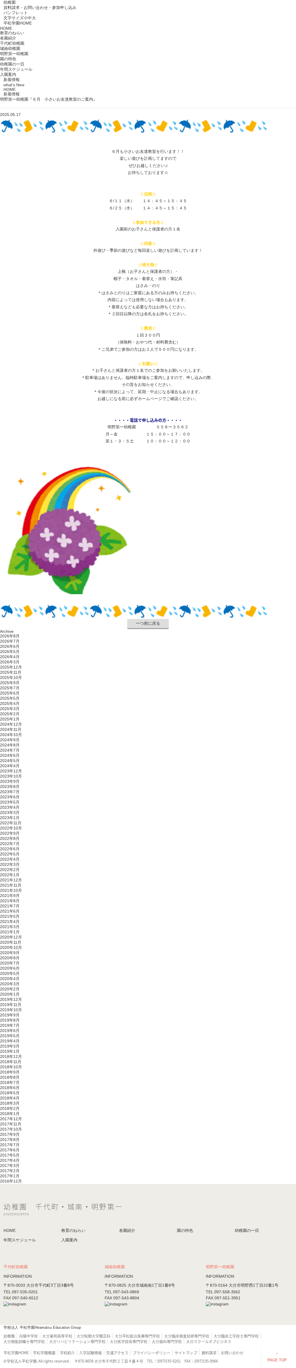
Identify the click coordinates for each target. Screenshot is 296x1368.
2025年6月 (10, 693)
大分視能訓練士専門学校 (24, 1341)
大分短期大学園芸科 (93, 1336)
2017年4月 (10, 1160)
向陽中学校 (28, 1336)
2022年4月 (10, 859)
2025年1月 (10, 719)
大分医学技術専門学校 (128, 1341)
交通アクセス (117, 1352)
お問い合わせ (232, 1352)
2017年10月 (11, 1129)
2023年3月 (10, 812)
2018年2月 (10, 1108)
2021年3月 (10, 926)
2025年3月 (10, 708)
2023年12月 (11, 771)
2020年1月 (10, 994)
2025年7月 (10, 688)
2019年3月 (10, 1046)
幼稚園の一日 (12, 64)
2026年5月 (10, 651)
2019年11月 (10, 1004)
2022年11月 (10, 823)
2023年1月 (10, 817)
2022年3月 (10, 864)
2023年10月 (11, 776)
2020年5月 (10, 973)
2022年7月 (10, 843)
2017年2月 (10, 1170)
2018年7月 (10, 1082)
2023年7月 (10, 791)
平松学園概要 (44, 1352)
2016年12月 (11, 1181)
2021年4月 (10, 921)
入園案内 (8, 74)
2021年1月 (10, 932)
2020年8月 (10, 958)
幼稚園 (9, 2)
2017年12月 (11, 1118)
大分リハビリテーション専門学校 (77, 1341)
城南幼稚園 (10, 48)
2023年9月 (10, 781)
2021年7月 (10, 906)
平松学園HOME (17, 23)
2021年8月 (10, 900)
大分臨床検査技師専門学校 (186, 1336)
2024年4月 (10, 765)
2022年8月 (10, 838)
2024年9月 (10, 740)
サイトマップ (186, 1352)
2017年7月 (10, 1144)
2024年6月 (10, 755)
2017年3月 (10, 1165)
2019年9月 (10, 1015)
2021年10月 (11, 890)
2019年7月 (10, 1025)
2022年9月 (10, 833)
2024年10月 (11, 734)
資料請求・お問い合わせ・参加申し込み (39, 7)
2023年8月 (10, 786)
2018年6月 (10, 1087)
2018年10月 (11, 1067)
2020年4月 (10, 978)
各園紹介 (127, 1230)
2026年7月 (10, 641)
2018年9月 (10, 1072)
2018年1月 (10, 1113)
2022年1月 (10, 874)
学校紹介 (67, 1352)
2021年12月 (11, 880)
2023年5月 (10, 802)
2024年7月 (10, 750)
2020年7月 (10, 963)
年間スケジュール (16, 69)
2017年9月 (10, 1134)
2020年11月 (10, 942)
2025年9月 (10, 682)
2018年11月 (10, 1061)
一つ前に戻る (148, 623)
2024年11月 (10, 729)
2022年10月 (11, 828)
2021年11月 (10, 885)
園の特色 (8, 59)
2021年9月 (10, 895)
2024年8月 (10, 745)
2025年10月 (11, 677)
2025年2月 (10, 714)
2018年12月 (11, 1056)
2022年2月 (10, 869)
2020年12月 (11, 937)
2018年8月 (10, 1077)
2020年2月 (10, 989)
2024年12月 (11, 724)
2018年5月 (10, 1093)
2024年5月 (10, 760)
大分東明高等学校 (57, 1336)
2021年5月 (10, 916)
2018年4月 (10, 1098)
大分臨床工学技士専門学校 (236, 1336)
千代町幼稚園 (12, 43)
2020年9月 (10, 952)
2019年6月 (10, 1030)
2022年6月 (10, 849)
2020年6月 (10, 968)
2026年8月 (10, 636)
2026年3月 (10, 662)
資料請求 (209, 1352)
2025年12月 (11, 667)
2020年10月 (11, 947)
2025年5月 (10, 698)
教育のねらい (12, 33)
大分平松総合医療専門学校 (137, 1336)
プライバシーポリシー (151, 1352)
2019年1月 (10, 1051)
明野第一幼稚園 (14, 53)
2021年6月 (10, 911)
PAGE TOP (277, 1360)
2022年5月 (10, 854)
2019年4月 (10, 1041)
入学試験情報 (90, 1352)
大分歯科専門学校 (167, 1341)
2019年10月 (11, 1009)
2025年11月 (10, 672)
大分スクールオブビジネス (208, 1341)
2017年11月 (10, 1124)
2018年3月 (10, 1103)
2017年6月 (10, 1150)
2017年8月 (10, 1139)
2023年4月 (10, 807)
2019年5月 (10, 1035)
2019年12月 (11, 999)
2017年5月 (10, 1155)
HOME (6, 28)
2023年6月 (10, 797)
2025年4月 (10, 703)
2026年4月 (10, 656)
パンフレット (15, 12)
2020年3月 (10, 984)
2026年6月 (10, 646)
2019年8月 (10, 1020)
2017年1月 (10, 1176)
